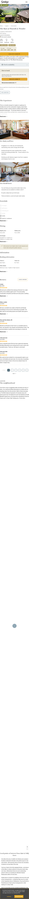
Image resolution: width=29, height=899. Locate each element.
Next (14, 373)
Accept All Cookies (19, 896)
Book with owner (14, 54)
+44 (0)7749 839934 (5, 35)
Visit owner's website (6, 37)
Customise (9, 896)
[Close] (26, 890)
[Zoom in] (27, 847)
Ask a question (5, 92)
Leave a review (23, 279)
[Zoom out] (27, 849)
